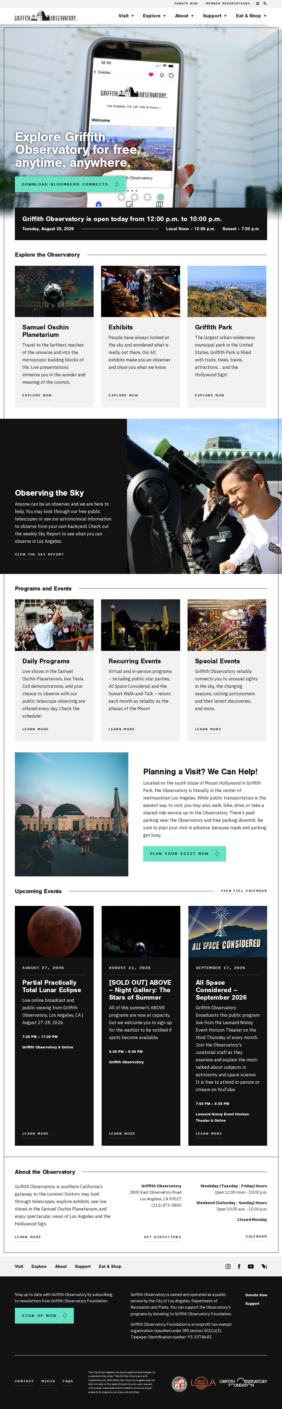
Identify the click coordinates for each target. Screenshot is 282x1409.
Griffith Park (213, 327)
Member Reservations (228, 3)
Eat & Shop (248, 15)
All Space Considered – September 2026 (221, 990)
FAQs (68, 1381)
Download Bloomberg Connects (65, 184)
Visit (124, 15)
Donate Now (186, 3)
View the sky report (39, 554)
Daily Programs (46, 661)
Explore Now (37, 395)
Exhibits (121, 327)
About (181, 15)
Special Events (217, 661)
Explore (152, 15)
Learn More (122, 729)
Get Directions (162, 1237)
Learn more (35, 729)
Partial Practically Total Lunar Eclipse (51, 986)
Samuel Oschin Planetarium (45, 331)
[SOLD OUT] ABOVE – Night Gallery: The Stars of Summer (140, 990)
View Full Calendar (244, 891)
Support (212, 15)
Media (48, 1381)
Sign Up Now (39, 1316)
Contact (24, 1381)
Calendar (256, 1236)
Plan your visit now (179, 854)
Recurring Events (135, 661)
